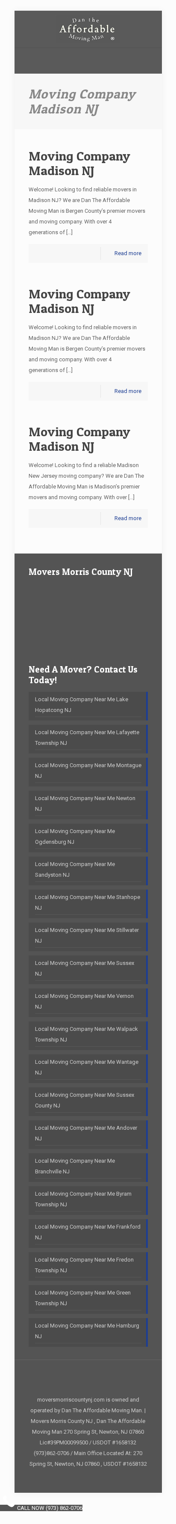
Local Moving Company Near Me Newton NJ (85, 803)
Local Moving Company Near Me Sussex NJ (84, 968)
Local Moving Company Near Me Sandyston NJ (75, 869)
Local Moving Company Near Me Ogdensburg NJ (75, 836)
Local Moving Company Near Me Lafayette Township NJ (87, 737)
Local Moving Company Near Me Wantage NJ (86, 1067)
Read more (127, 253)
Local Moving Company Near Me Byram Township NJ (83, 1199)
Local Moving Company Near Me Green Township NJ (83, 1298)
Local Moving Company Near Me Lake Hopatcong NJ (81, 704)
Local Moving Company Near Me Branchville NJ (75, 1166)
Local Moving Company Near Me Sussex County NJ (84, 1100)
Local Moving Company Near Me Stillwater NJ (87, 935)
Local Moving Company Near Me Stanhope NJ (87, 902)
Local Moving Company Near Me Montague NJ (88, 770)
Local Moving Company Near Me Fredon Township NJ (84, 1265)
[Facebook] (88, 1478)
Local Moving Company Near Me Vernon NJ (84, 1001)
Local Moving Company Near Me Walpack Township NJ (86, 1034)
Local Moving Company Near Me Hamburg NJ (87, 1330)
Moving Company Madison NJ (79, 163)
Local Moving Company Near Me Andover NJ (86, 1133)
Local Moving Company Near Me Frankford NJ (88, 1232)
